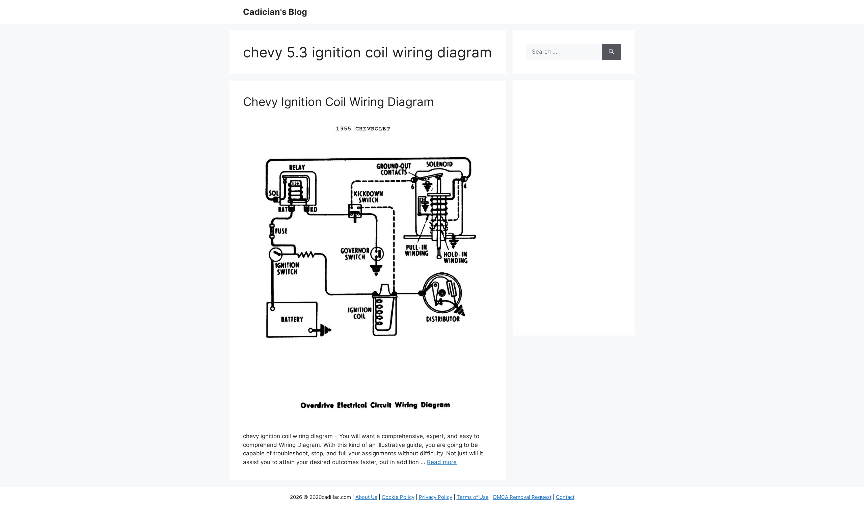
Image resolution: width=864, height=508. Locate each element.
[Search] (611, 52)
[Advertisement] (573, 212)
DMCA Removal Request (522, 497)
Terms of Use (473, 497)
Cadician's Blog (275, 12)
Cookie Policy (398, 497)
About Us (366, 497)
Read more (442, 462)
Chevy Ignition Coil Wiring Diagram (338, 102)
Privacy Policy (435, 497)
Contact (565, 497)
